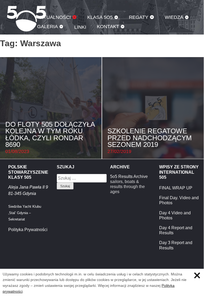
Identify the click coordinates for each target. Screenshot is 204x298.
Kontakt (108, 26)
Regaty (138, 17)
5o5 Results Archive (129, 176)
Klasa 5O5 (100, 17)
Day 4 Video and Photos (175, 215)
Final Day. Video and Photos (179, 200)
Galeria (47, 26)
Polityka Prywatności (27, 229)
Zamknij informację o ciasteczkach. (197, 275)
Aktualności (54, 17)
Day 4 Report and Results (175, 230)
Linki (80, 27)
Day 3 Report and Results (175, 245)
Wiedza (174, 17)
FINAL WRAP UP (175, 188)
